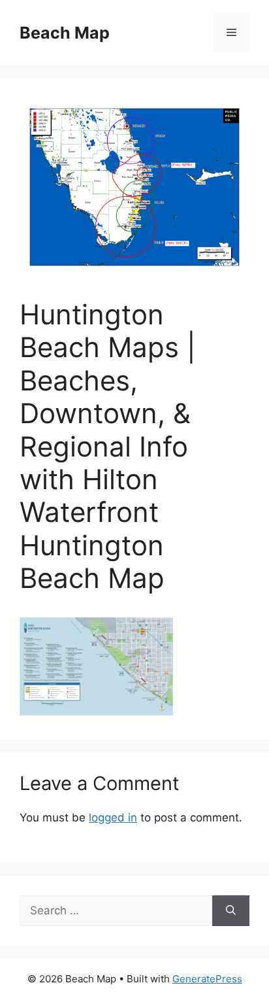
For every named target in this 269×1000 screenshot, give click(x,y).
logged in (113, 817)
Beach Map (65, 33)
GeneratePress (207, 979)
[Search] (230, 911)
